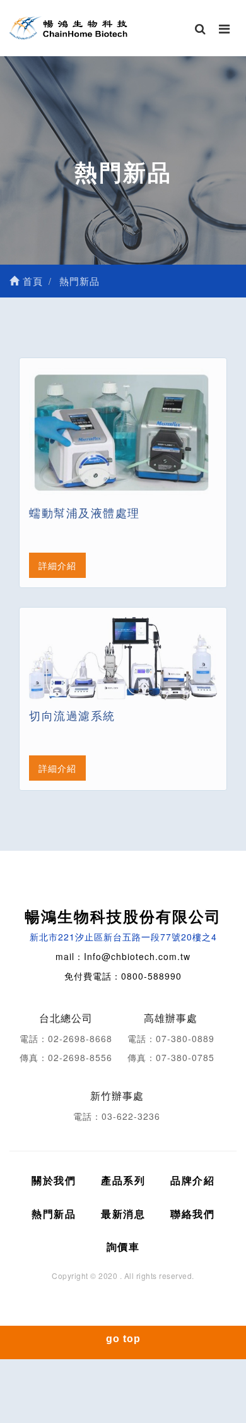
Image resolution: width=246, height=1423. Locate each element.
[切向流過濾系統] (123, 658)
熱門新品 (54, 1213)
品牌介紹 (192, 1180)
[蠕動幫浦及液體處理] (123, 433)
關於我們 (54, 1180)
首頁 (31, 280)
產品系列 (123, 1180)
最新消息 (123, 1213)
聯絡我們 (192, 1213)
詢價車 (123, 1246)
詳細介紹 (57, 565)
